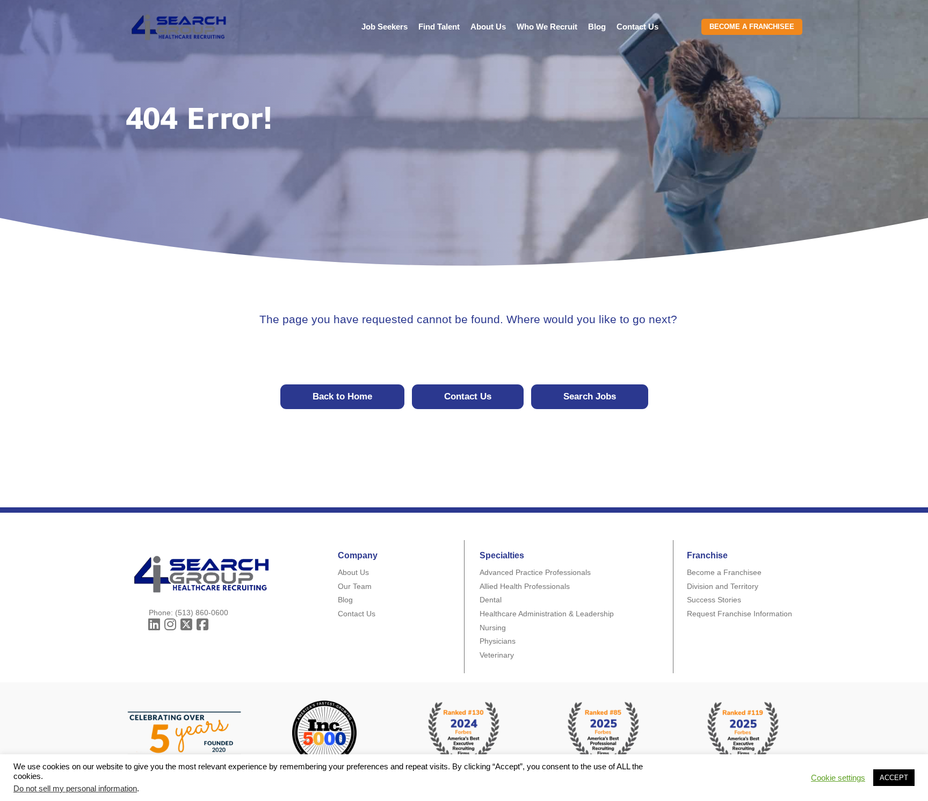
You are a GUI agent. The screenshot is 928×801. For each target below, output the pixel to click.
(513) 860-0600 (201, 612)
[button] (154, 624)
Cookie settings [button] (838, 778)
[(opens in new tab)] (603, 732)
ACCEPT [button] (894, 778)
